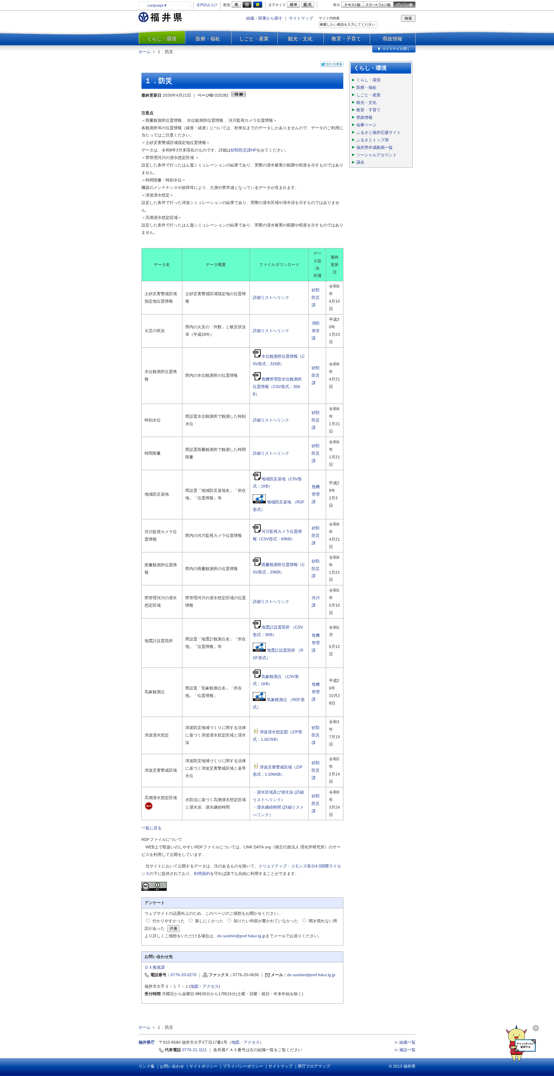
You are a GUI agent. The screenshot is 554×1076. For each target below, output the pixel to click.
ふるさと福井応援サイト (378, 132)
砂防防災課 (316, 297)
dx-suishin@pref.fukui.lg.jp (241, 935)
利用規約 (202, 873)
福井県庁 (146, 1042)
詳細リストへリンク (271, 297)
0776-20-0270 (183, 974)
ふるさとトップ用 (372, 140)
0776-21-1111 (194, 1049)
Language (157, 5)
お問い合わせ (172, 1066)
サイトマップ (301, 18)
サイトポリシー (203, 1066)
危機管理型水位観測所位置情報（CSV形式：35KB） (277, 386)
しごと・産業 (254, 39)
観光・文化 (300, 39)
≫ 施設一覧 (404, 1049)
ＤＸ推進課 (155, 967)
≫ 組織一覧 (404, 1042)
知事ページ (366, 125)
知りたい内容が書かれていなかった (266, 920)
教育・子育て (346, 39)
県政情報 (392, 39)
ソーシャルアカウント (376, 155)
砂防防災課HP (244, 150)
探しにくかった (209, 920)
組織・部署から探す (264, 18)
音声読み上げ (206, 5)
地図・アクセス (204, 986)
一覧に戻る (151, 828)
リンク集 (146, 1066)
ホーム (144, 51)
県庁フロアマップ (314, 1066)
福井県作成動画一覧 (374, 147)
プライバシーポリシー (243, 1066)
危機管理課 (316, 494)
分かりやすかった (168, 920)
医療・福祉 (208, 39)
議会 (360, 162)
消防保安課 (316, 330)
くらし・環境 (161, 39)
